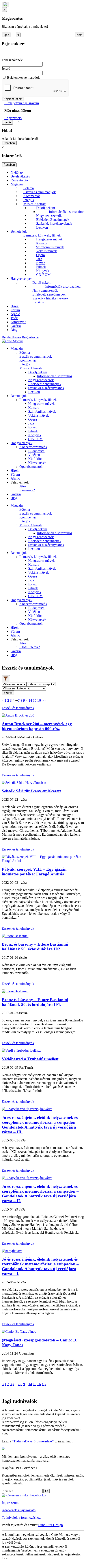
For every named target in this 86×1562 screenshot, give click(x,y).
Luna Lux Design (50, 1525)
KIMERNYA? (29, 647)
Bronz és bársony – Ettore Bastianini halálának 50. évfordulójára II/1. (35, 1002)
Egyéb (40, 263)
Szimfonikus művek (50, 247)
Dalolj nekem (45, 208)
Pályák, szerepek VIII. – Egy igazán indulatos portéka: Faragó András (34, 871)
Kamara (41, 243)
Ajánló (15, 314)
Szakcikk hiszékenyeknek (54, 223)
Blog (14, 330)
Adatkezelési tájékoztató (19, 1510)
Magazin (17, 184)
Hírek (15, 306)
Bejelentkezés (20, 176)
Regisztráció (13, 118)
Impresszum (10, 1503)
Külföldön (35, 459)
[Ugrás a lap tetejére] (5, 4)
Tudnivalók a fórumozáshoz (21, 1517)
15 (34, 700)
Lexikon (42, 227)
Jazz (39, 259)
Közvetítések (37, 462)
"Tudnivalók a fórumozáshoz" (33, 1441)
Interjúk (28, 200)
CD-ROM (43, 275)
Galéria (16, 326)
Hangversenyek (21, 278)
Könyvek (42, 271)
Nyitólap (17, 172)
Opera (40, 255)
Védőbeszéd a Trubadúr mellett (30, 1059)
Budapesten (36, 451)
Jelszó (6, 68)
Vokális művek (46, 251)
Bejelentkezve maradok (23, 77)
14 (30, 700)
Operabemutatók (31, 466)
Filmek (41, 267)
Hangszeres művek (49, 239)
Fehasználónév (12, 60)
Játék (14, 318)
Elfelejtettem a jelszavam (21, 103)
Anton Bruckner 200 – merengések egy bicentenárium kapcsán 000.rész (37, 726)
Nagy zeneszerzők (49, 215)
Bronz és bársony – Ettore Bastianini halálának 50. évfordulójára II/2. (35, 946)
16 (39, 700)
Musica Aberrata (34, 204)
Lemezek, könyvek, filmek (42, 235)
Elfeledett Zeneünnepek (52, 219)
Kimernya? (18, 322)
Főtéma (28, 188)
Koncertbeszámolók (33, 447)
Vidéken (34, 455)
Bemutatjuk (19, 231)
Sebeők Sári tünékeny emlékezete (31, 791)
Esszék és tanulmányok (39, 192)
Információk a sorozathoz (66, 212)
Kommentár (31, 196)
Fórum (15, 310)
